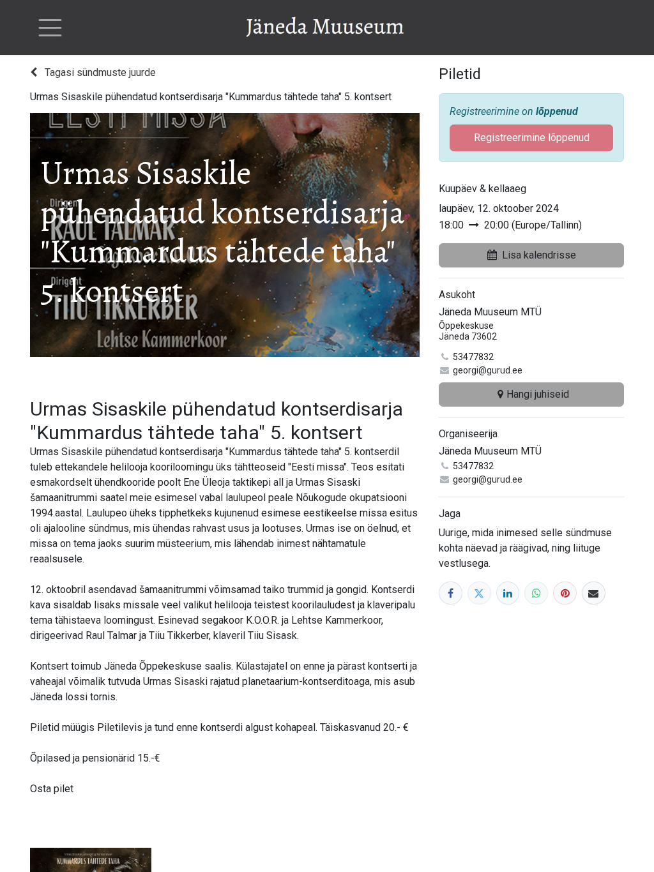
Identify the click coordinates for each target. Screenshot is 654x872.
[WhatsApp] (536, 593)
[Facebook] (450, 593)
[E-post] (593, 593)
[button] (531, 255)
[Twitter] (479, 593)
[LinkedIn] (508, 593)
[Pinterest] (565, 593)
